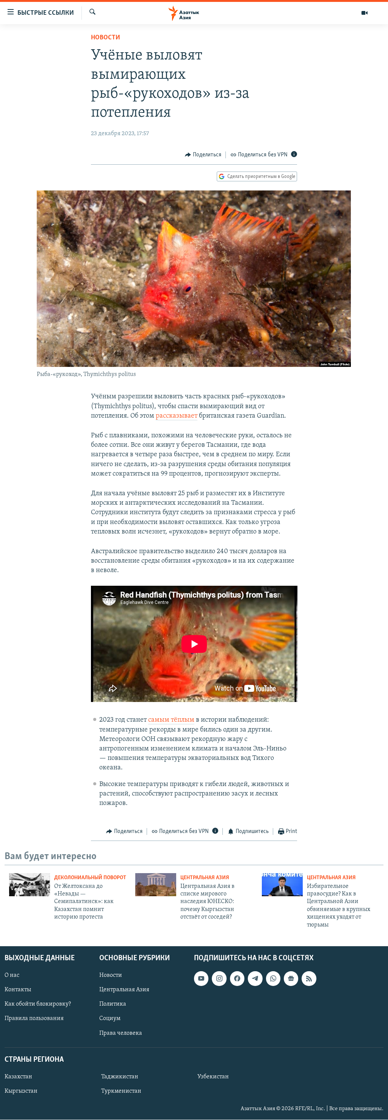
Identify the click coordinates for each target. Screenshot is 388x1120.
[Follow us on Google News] (291, 978)
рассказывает (176, 416)
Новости (105, 37)
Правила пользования (34, 1019)
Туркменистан (121, 1091)
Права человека (120, 1033)
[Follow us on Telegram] (255, 978)
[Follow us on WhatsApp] (273, 978)
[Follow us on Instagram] (219, 978)
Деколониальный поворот (90, 878)
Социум (109, 1019)
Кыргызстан (21, 1091)
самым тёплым (171, 720)
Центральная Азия (204, 878)
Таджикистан (119, 1077)
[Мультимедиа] (364, 13)
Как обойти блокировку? (38, 1004)
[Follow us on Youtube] (201, 978)
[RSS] (309, 978)
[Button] (203, 155)
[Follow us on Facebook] (237, 978)
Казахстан (18, 1077)
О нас (12, 975)
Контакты (18, 990)
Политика (112, 1004)
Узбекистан (213, 1077)
